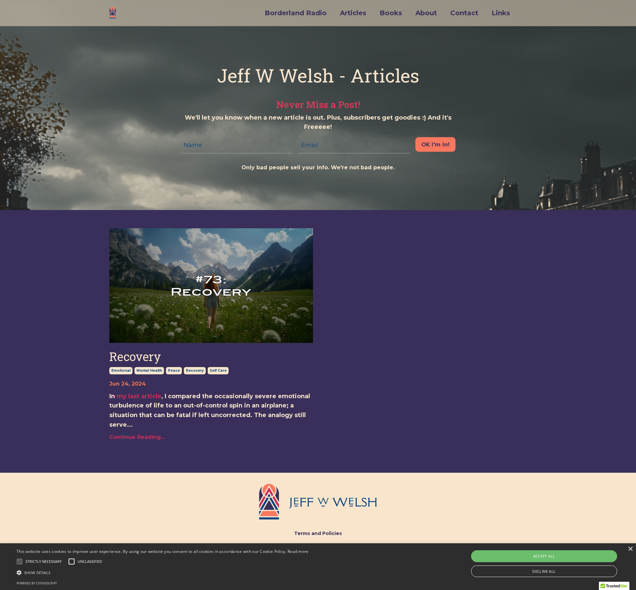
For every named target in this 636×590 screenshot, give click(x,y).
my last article (139, 396)
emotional (121, 370)
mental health (149, 370)
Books (391, 13)
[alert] (318, 566)
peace (174, 370)
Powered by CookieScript (37, 583)
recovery (195, 370)
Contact (464, 13)
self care (218, 370)
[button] (44, 561)
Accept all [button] (544, 556)
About (426, 13)
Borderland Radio (296, 13)
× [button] (630, 549)
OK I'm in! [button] (435, 144)
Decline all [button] (544, 571)
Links (501, 13)
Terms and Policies (318, 533)
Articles (353, 13)
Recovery (135, 356)
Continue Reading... (137, 437)
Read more (298, 551)
